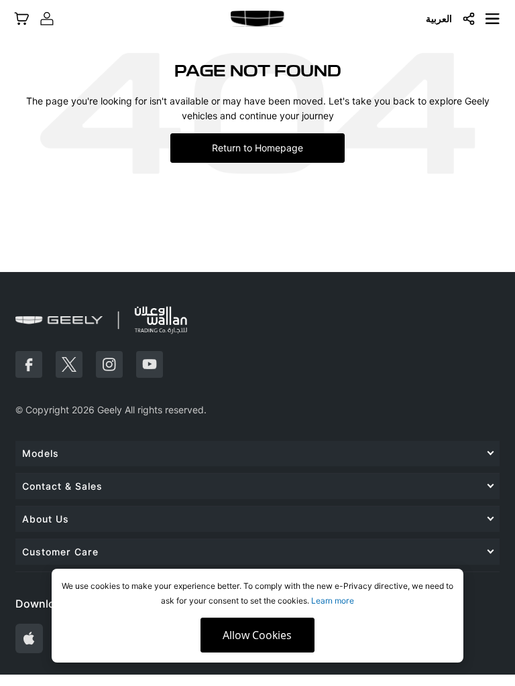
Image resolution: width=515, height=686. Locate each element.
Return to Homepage (257, 148)
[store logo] (257, 19)
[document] (257, 616)
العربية (439, 18)
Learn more (332, 601)
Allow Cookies (257, 635)
